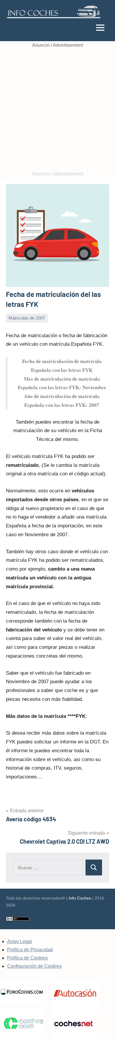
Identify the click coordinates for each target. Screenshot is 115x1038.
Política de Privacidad (30, 949)
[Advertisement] (57, 109)
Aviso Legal (19, 941)
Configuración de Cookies (34, 966)
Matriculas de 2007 (27, 317)
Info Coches (80, 898)
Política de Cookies (27, 957)
